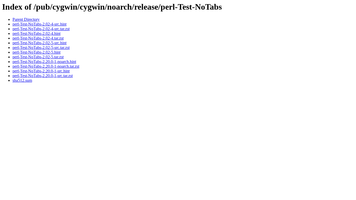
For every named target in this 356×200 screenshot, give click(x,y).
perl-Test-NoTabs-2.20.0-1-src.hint (41, 71)
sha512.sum (22, 80)
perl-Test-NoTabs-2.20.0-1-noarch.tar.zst (46, 66)
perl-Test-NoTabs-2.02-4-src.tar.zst (41, 29)
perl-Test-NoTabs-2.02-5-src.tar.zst (41, 47)
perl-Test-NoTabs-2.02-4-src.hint (39, 24)
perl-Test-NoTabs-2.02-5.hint (36, 52)
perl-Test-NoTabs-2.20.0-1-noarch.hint (44, 61)
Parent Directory (26, 19)
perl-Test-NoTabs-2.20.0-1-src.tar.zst (43, 75)
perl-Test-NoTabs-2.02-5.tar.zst (38, 57)
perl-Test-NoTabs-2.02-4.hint (36, 33)
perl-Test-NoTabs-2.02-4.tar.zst (38, 38)
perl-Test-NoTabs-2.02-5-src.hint (39, 43)
